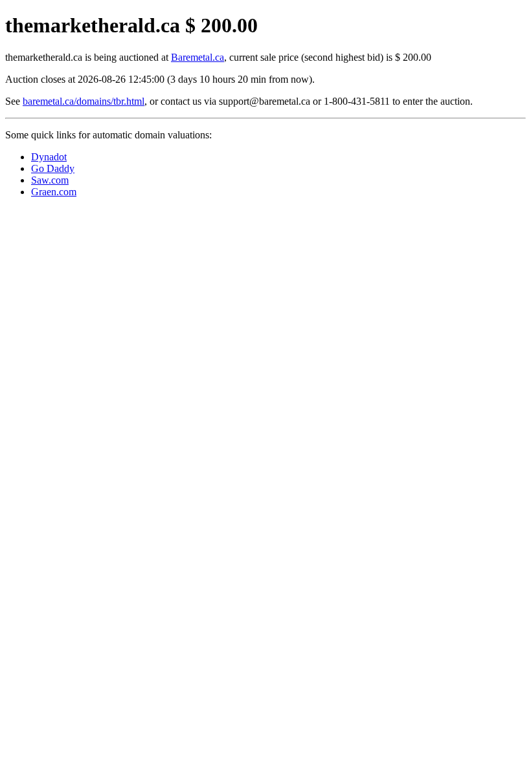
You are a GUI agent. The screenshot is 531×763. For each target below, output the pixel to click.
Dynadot (49, 156)
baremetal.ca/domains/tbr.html (83, 101)
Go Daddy (52, 168)
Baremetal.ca (197, 57)
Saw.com (50, 180)
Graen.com (53, 191)
